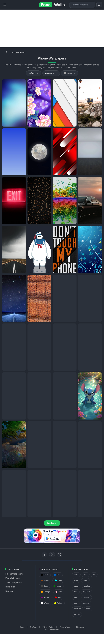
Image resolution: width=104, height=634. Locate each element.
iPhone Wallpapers (14, 574)
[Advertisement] (52, 28)
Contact (33, 627)
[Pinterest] (52, 554)
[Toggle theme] (99, 4)
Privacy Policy (48, 627)
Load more (52, 523)
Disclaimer (80, 627)
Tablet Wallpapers (13, 582)
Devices (9, 591)
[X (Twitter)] (59, 554)
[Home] (6, 52)
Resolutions (11, 587)
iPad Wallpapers (12, 578)
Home (22, 627)
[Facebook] (44, 554)
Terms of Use (65, 627)
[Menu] (5, 4)
